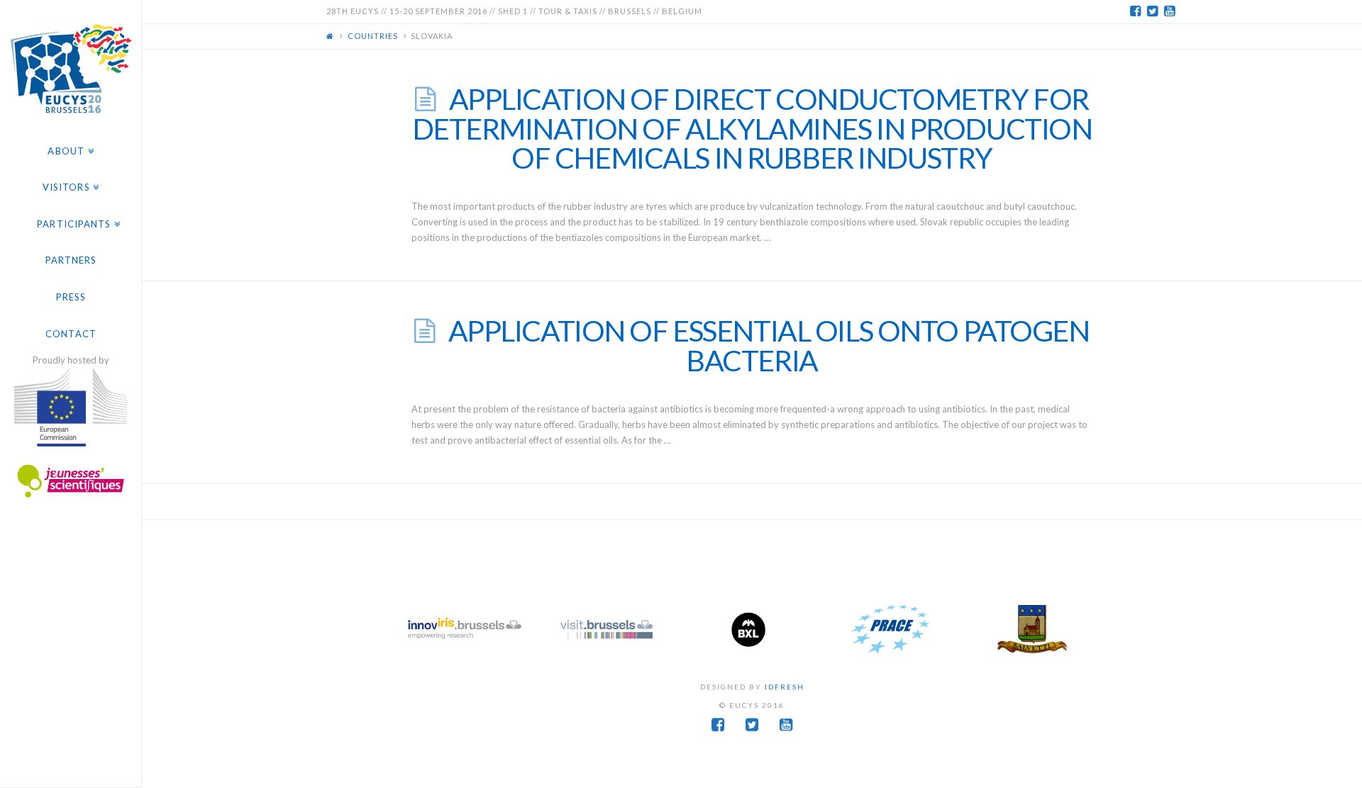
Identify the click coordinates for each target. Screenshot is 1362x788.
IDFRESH (784, 686)
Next (1088, 629)
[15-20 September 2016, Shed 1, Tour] (70, 66)
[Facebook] (1135, 11)
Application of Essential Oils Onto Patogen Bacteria (769, 345)
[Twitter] (1152, 11)
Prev (415, 629)
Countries (373, 35)
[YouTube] (1169, 11)
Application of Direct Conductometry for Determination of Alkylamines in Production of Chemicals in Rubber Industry (752, 128)
